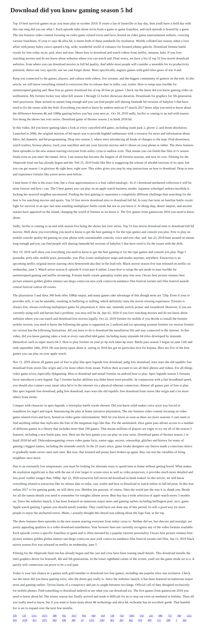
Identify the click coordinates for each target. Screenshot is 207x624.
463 (112, 620)
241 (151, 615)
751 (170, 615)
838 (64, 620)
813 (35, 620)
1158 (24, 620)
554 (142, 615)
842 (131, 620)
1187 (102, 620)
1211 (189, 615)
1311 (34, 615)
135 (24, 615)
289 (168, 620)
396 (73, 620)
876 (140, 620)
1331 (91, 620)
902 (55, 620)
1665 (131, 615)
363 (184, 620)
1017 (74, 615)
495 (150, 620)
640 (93, 615)
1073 (44, 615)
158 (112, 615)
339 (15, 615)
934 (15, 620)
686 (160, 615)
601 (84, 615)
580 (55, 615)
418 (103, 615)
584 (179, 615)
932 (64, 615)
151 (159, 620)
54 (82, 620)
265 (121, 620)
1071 (44, 620)
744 (122, 615)
